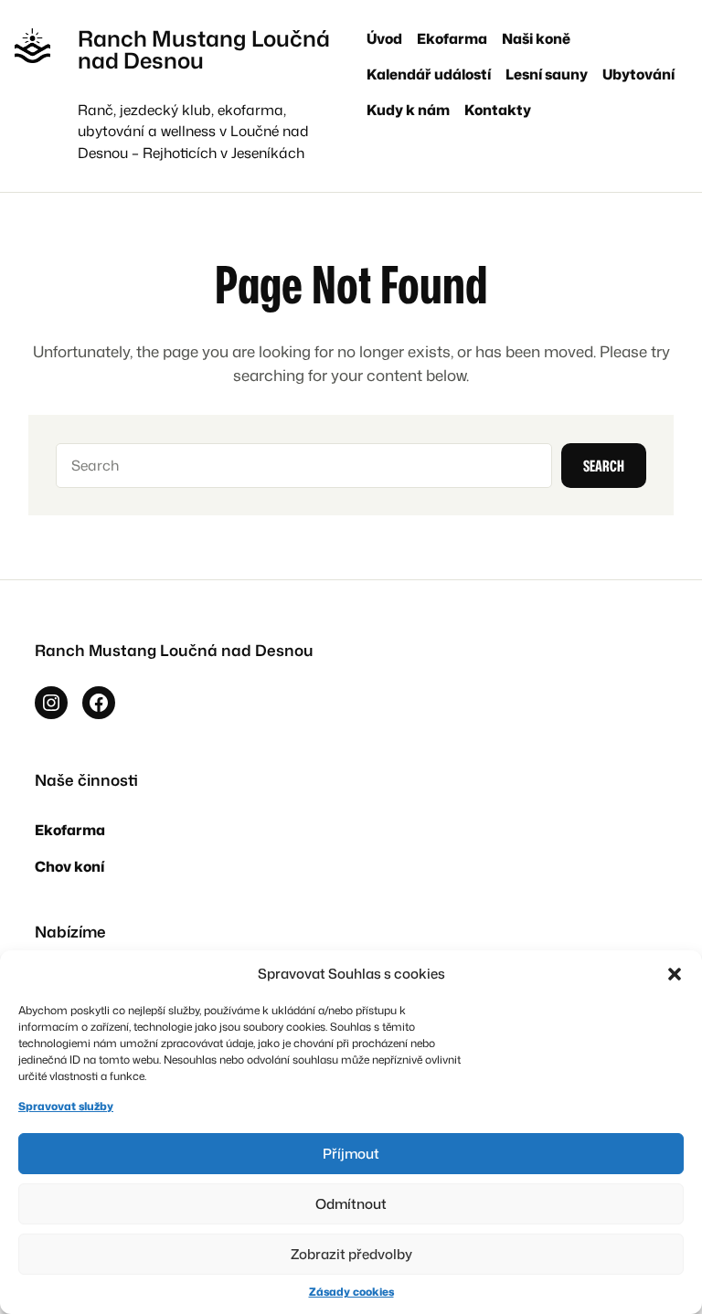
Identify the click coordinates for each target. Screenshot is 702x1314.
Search (603, 465)
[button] (674, 974)
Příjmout (351, 1153)
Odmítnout (351, 1203)
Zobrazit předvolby (351, 1254)
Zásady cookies (351, 1291)
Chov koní (69, 866)
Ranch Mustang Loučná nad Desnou (204, 49)
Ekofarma (70, 830)
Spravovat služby (65, 1106)
